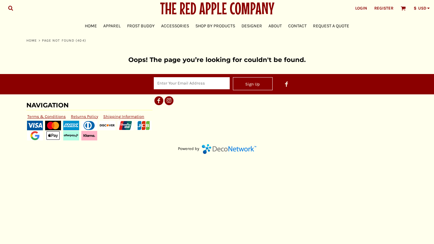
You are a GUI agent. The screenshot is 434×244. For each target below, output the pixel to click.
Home (31, 40)
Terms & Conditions (46, 116)
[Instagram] (169, 100)
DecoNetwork (229, 149)
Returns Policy (84, 116)
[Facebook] (286, 84)
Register (383, 8)
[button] (10, 7)
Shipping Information (123, 116)
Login (361, 8)
